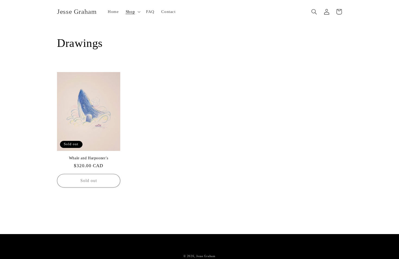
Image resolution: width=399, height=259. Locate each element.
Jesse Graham (206, 256)
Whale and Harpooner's (88, 158)
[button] (132, 12)
